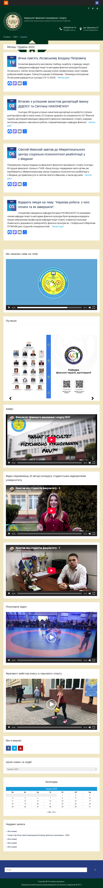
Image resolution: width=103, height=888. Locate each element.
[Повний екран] (94, 307)
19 (25, 804)
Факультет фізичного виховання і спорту (45, 18)
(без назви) (12, 831)
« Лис (49, 812)
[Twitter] (93, 8)
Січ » (54, 812)
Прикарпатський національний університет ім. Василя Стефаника (48, 885)
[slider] (49, 307)
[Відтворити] (9, 307)
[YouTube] (97, 8)
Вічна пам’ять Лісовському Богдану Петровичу (52, 58)
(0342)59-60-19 (70, 28)
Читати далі (63, 77)
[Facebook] (88, 8)
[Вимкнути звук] (90, 307)
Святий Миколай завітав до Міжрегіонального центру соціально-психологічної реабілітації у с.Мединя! (51, 154)
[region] (51, 362)
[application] (51, 284)
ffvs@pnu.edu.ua (69, 30)
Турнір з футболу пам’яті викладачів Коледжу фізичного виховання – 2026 (38, 835)
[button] (51, 285)
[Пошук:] (46, 870)
